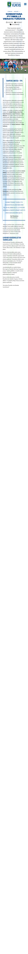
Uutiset (16, 11)
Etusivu (10, 11)
